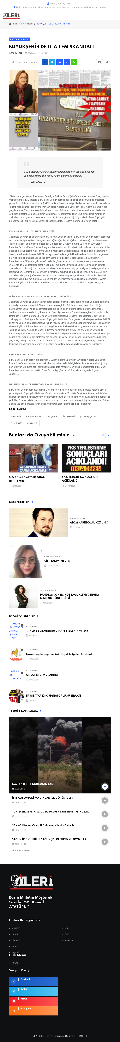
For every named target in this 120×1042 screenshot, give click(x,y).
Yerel (67, 934)
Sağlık (15, 946)
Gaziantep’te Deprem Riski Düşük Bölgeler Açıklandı (59, 654)
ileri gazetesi (69, 416)
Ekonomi (16, 940)
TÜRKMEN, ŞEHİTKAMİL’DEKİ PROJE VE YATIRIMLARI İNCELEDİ (51, 812)
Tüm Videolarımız (21, 850)
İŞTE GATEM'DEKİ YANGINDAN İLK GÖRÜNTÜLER (42, 798)
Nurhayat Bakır (52, 557)
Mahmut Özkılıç (78, 518)
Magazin (69, 940)
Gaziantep (16, 416)
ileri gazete (52, 416)
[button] (103, 435)
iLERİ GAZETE (15, 53)
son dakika (32, 423)
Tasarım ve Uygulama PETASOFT (70, 1036)
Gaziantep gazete (88, 416)
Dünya (15, 934)
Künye (15, 963)
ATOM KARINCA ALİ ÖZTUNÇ (89, 522)
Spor (67, 928)
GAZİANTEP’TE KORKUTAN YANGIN (35, 784)
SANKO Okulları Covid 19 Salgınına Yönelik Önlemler (44, 825)
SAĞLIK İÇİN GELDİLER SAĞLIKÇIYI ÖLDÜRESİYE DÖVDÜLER (49, 839)
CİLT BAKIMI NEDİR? (57, 561)
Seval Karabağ (48, 590)
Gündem (29, 24)
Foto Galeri (32, 626)
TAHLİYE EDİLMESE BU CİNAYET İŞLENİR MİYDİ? (57, 631)
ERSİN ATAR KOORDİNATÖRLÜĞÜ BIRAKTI (53, 696)
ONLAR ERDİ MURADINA (42, 675)
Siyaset (15, 952)
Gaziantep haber (34, 416)
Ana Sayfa (16, 24)
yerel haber (16, 423)
